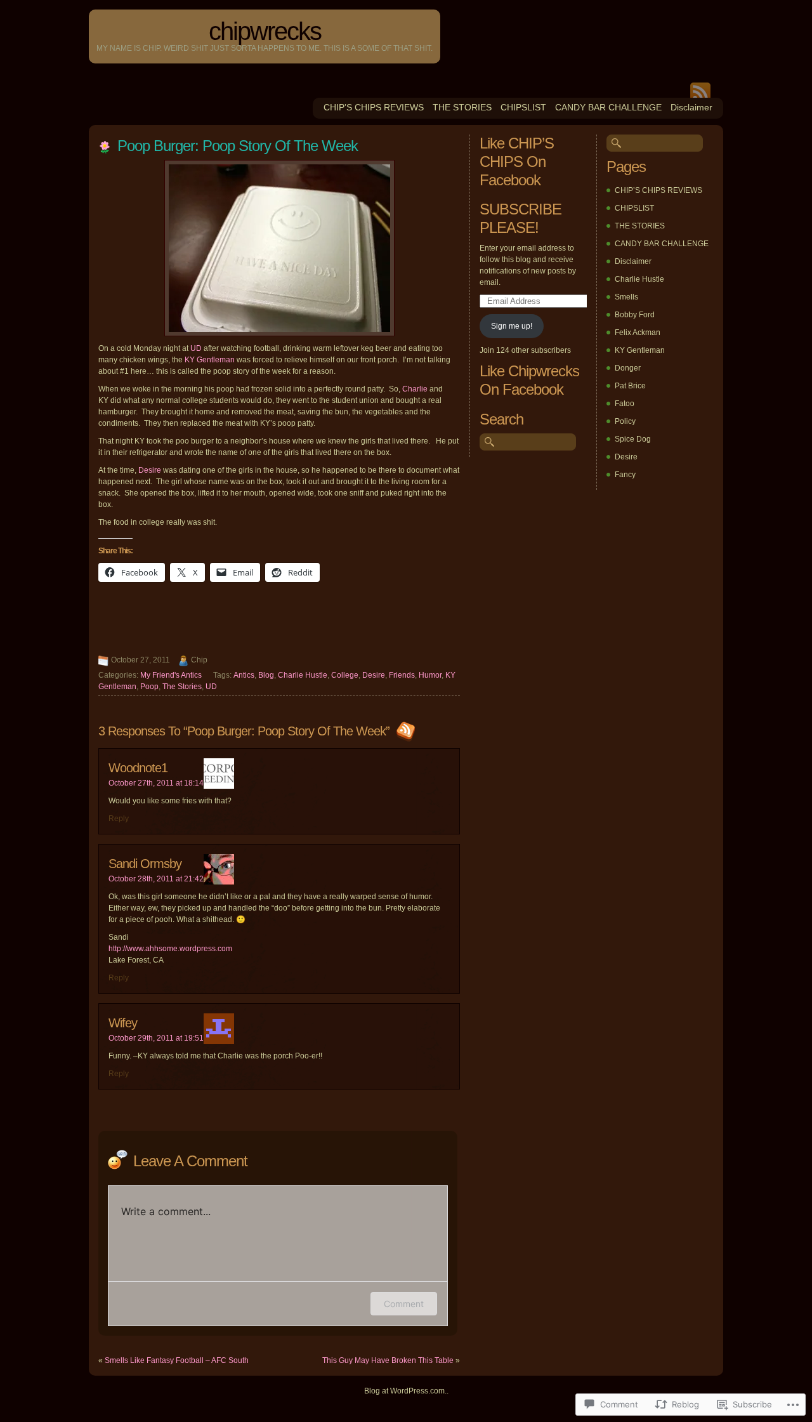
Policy (625, 421)
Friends (402, 675)
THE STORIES (462, 107)
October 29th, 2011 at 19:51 (156, 1038)
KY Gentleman (210, 359)
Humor (430, 675)
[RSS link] (404, 731)
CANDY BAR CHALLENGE (608, 107)
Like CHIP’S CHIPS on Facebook (517, 161)
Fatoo (624, 403)
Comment (404, 1303)
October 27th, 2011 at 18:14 (156, 783)
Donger (628, 368)
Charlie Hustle (302, 675)
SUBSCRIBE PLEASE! (520, 218)
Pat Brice (630, 385)
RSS (700, 90)
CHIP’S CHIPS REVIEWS (374, 107)
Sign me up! (511, 326)
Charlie (415, 389)
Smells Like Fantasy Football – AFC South (177, 1360)
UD (196, 348)
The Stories (182, 686)
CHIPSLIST (523, 107)
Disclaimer (691, 107)
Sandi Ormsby (144, 864)
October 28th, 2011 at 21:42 (156, 878)
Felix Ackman (637, 332)
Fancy (625, 474)
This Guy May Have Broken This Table (388, 1360)
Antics (243, 675)
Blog (266, 675)
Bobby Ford (635, 314)
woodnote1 (137, 768)
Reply (118, 818)
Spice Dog (633, 439)
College (344, 675)
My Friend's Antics (171, 675)
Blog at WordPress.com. (405, 1390)
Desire (149, 470)
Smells (626, 297)
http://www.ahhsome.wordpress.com (170, 948)
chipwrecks (265, 31)
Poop (149, 686)
